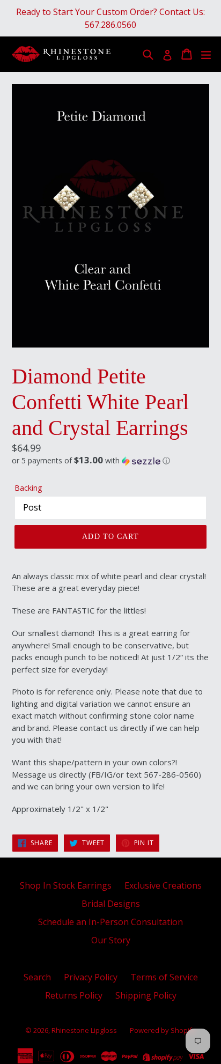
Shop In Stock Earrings (66, 885)
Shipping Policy (145, 995)
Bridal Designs (111, 904)
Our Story (110, 940)
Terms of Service (164, 977)
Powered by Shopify (163, 1030)
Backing (28, 488)
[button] (110, 460)
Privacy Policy (90, 977)
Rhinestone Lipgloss (84, 1030)
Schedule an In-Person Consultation (110, 922)
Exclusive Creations (163, 885)
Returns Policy (73, 995)
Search (37, 977)
